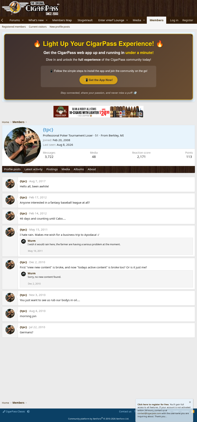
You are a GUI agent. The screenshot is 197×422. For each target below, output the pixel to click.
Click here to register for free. (153, 404)
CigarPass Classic (15, 411)
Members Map (62, 20)
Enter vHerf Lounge (111, 20)
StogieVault (85, 20)
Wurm (32, 241)
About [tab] (92, 169)
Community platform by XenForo (98, 418)
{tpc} (23, 181)
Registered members (14, 26)
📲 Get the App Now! (98, 80)
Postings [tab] (52, 169)
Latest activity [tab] (33, 169)
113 (189, 156)
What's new (36, 20)
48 (94, 156)
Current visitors (38, 26)
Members (156, 20)
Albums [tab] (79, 169)
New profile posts (60, 26)
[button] (23, 20)
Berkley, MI (116, 135)
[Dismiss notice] (191, 36)
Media (137, 20)
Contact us (125, 411)
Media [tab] (66, 169)
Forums (15, 20)
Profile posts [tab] (12, 169)
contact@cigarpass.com (149, 413)
